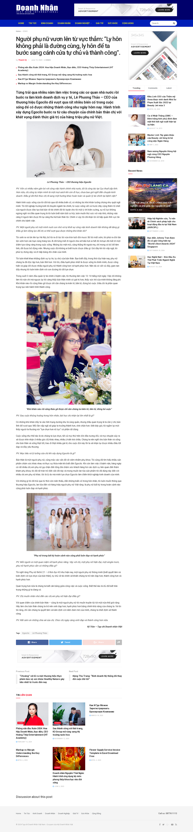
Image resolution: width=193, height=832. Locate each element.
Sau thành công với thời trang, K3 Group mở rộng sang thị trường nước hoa (55, 74)
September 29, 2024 (156, 250)
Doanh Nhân (64, 23)
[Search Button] (174, 23)
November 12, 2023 (61, 739)
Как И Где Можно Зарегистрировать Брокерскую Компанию (49, 79)
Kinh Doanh (47, 23)
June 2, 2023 (59, 786)
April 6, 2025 (22, 760)
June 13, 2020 (36, 60)
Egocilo (25, 633)
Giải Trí (99, 23)
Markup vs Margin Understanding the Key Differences (44, 83)
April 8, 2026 (137, 210)
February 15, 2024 (24, 742)
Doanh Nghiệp (82, 23)
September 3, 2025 (156, 231)
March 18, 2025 (97, 715)
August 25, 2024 (155, 267)
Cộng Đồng (128, 23)
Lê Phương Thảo (39, 633)
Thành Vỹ (22, 60)
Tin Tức (33, 23)
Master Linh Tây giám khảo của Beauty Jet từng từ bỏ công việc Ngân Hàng (160, 138)
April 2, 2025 (96, 760)
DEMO (25, 31)
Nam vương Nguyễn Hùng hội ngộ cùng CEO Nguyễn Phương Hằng (161, 154)
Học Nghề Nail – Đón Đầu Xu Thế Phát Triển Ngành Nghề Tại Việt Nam (161, 260)
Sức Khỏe (113, 23)
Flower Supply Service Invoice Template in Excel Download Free (104, 753)
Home (21, 23)
